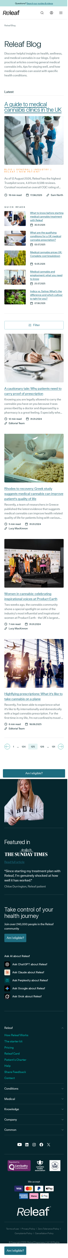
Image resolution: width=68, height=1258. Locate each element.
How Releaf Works (16, 1035)
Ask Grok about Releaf (27, 996)
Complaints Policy (23, 1233)
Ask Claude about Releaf (28, 972)
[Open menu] (61, 13)
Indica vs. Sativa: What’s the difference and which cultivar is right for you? (46, 295)
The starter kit (13, 1041)
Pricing (9, 1047)
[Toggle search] (42, 13)
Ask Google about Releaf (28, 988)
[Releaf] (11, 12)
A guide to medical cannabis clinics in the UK (32, 107)
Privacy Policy (28, 1228)
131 (53, 746)
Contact (9, 1078)
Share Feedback (15, 1072)
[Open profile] (51, 13)
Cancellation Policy (44, 1233)
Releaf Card (12, 1053)
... (18, 746)
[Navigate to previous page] (7, 746)
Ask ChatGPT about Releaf (29, 964)
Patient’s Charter (15, 1060)
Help (7, 1066)
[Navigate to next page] (61, 746)
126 (42, 746)
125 (33, 746)
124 (24, 746)
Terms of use (12, 1228)
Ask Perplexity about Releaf (30, 980)
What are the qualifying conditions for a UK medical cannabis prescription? (45, 236)
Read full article (14, 862)
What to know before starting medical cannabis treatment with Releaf (46, 216)
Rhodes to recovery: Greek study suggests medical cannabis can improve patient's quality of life (33, 494)
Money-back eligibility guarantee (43, 3)
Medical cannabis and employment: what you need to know (46, 275)
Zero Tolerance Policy (48, 1228)
